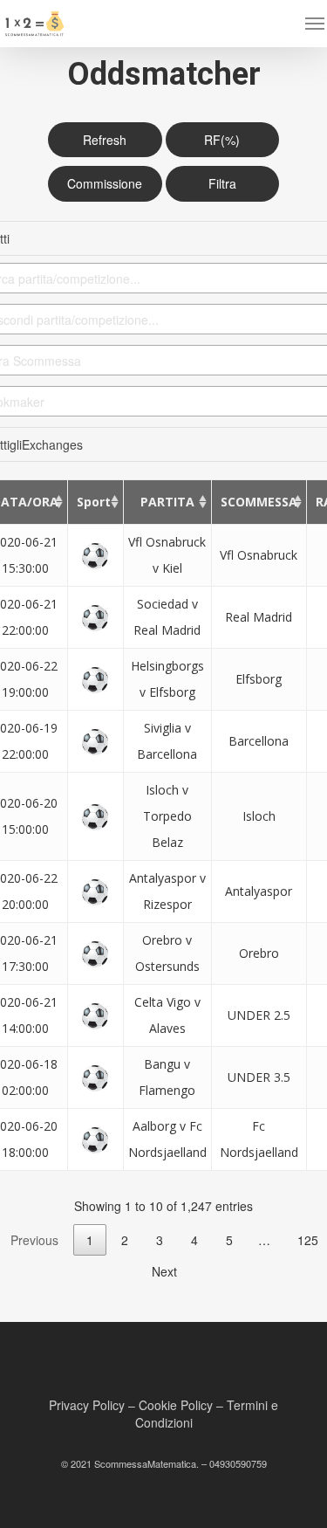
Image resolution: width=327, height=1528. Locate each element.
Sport (94, 501)
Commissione (104, 183)
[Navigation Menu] (314, 23)
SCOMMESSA (259, 501)
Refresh (104, 139)
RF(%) (222, 139)
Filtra (222, 183)
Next (164, 1271)
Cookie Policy (176, 1405)
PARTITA (167, 501)
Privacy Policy (87, 1405)
